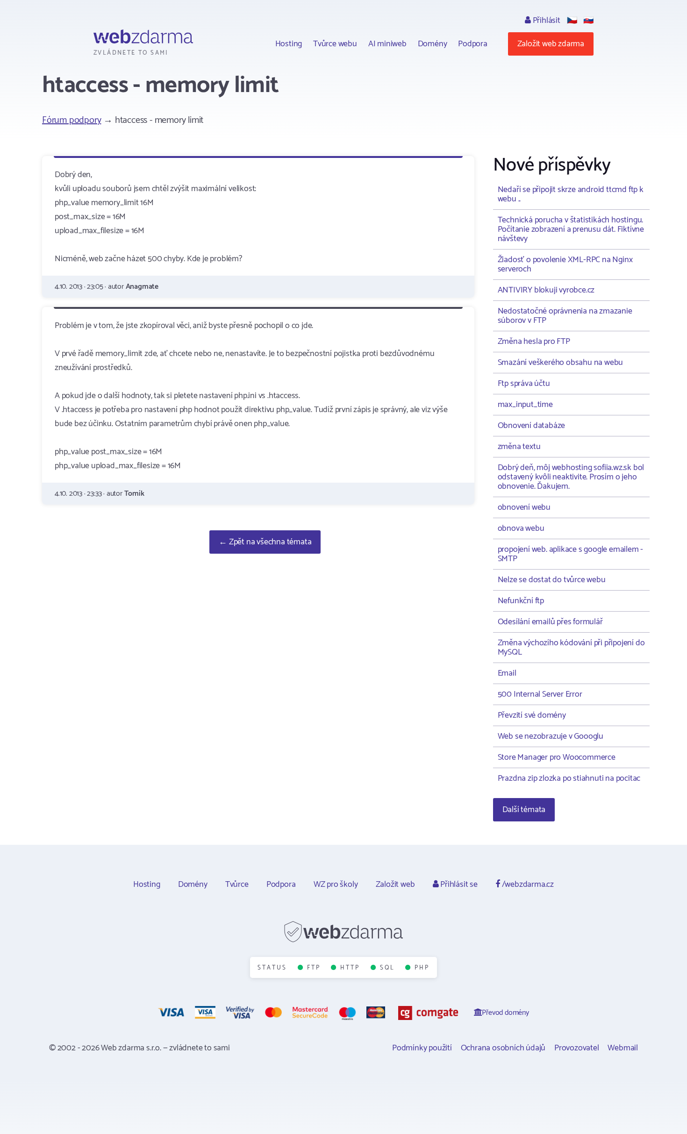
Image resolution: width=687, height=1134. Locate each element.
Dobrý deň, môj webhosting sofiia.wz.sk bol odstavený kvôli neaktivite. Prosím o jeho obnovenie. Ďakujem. (571, 477)
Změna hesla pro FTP (534, 342)
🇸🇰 (588, 21)
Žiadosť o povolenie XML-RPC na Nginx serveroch (565, 264)
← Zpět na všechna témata (265, 542)
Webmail (623, 1048)
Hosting (288, 44)
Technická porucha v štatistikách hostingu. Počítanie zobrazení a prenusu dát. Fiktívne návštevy (571, 229)
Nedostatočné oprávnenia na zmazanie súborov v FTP (565, 316)
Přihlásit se (457, 884)
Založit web (395, 884)
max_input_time (525, 405)
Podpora (472, 44)
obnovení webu (524, 507)
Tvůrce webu (335, 44)
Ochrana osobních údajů (503, 1048)
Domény (432, 44)
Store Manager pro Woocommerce (556, 757)
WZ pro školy (336, 884)
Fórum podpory (71, 120)
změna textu (519, 447)
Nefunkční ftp (521, 601)
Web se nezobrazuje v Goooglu (550, 736)
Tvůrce (237, 884)
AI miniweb (387, 44)
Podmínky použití (422, 1048)
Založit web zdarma (550, 44)
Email (507, 673)
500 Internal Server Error (540, 694)
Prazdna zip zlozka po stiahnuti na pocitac (569, 778)
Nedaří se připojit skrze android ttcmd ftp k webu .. (571, 194)
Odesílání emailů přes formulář (550, 622)
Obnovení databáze (531, 426)
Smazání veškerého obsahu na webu (560, 363)
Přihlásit (545, 21)
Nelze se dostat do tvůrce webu (552, 580)
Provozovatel (576, 1048)
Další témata (524, 810)
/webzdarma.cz (527, 884)
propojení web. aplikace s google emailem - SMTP (571, 554)
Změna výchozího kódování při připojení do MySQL (571, 647)
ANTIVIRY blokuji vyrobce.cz (546, 290)
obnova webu (521, 528)
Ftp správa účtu (524, 384)
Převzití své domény (532, 715)
